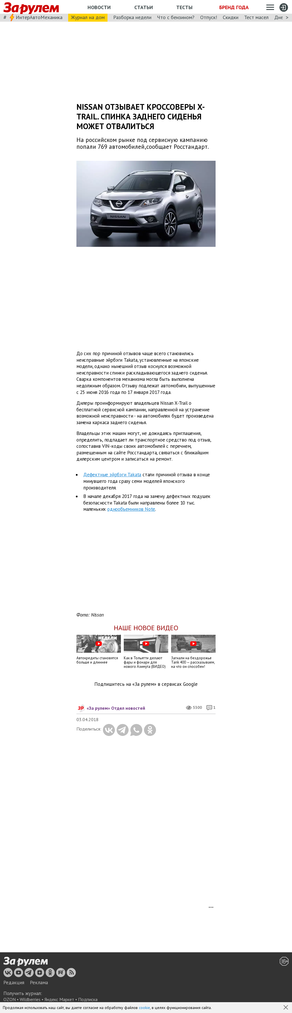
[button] (286, 1008)
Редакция (13, 982)
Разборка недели (132, 17)
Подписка (88, 999)
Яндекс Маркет (59, 999)
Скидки (230, 17)
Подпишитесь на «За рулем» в (146, 684)
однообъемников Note (131, 509)
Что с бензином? (175, 17)
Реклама (39, 982)
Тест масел (256, 17)
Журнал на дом (88, 17)
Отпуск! (208, 17)
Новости (99, 7)
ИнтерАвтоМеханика (39, 17)
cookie (144, 1007)
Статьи (143, 7)
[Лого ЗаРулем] (31, 7)
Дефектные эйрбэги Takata (112, 474)
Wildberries (30, 999)
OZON (9, 999)
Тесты (184, 7)
